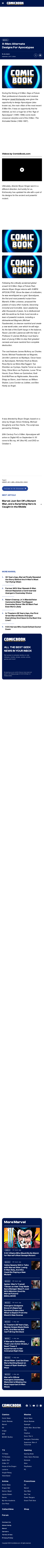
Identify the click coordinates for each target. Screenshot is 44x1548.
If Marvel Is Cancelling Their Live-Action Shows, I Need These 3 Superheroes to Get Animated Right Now (16, 1346)
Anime (5, 1481)
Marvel (5, 40)
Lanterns (5, 1469)
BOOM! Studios (7, 1437)
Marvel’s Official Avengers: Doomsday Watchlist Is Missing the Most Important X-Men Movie (15, 1382)
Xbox (26, 1463)
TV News (5, 1454)
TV (3, 1450)
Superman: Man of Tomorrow (30, 1443)
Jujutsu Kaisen (7, 1494)
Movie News (28, 1418)
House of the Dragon (9, 1466)
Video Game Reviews (31, 1457)
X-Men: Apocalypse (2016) (19, 482)
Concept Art (6, 482)
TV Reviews (6, 1457)
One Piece (5, 1504)
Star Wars (27, 1491)
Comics (7, 1250)
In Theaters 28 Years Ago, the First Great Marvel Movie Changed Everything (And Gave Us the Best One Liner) (23, 616)
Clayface (27, 1433)
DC (3, 1428)
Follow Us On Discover (14, 488)
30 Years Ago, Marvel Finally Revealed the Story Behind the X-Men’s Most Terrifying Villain (23, 579)
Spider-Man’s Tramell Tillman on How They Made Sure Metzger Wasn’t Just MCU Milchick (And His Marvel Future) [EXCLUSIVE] (16, 1290)
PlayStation (28, 1466)
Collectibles (8, 1509)
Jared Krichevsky (17, 99)
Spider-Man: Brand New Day (32, 1429)
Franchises (29, 1481)
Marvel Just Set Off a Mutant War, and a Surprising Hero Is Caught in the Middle (19, 503)
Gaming (28, 1450)
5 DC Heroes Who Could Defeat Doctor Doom (23, 628)
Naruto (4, 1497)
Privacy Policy (8, 675)
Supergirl (27, 1424)
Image (4, 1431)
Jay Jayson (7, 54)
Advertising (6, 1525)
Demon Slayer (7, 1491)
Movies (7, 1262)
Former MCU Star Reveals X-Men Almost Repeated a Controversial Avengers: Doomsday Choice (20, 590)
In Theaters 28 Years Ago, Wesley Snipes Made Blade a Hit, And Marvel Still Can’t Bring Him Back (16, 1328)
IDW (3, 1434)
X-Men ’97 (5, 1463)
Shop (26, 1509)
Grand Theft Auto (30, 1500)
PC (25, 1469)
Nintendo (27, 1460)
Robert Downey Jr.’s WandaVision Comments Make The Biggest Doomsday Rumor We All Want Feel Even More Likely (21, 603)
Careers (5, 1531)
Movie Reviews (29, 1421)
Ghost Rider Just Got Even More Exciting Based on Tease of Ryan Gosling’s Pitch (16, 1364)
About (4, 1528)
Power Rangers (29, 1497)
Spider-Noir (6, 1460)
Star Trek (27, 1494)
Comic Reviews (7, 1421)
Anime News (6, 1485)
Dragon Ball (6, 1488)
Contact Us (6, 1522)
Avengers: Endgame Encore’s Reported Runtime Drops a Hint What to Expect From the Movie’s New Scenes (15, 1310)
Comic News (6, 1418)
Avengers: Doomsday (31, 1439)
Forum (5, 1515)
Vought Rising (6, 1472)
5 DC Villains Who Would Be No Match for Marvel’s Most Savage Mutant (21, 1254)
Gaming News (29, 1454)
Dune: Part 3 (28, 1436)
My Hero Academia (8, 1500)
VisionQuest (6, 1476)
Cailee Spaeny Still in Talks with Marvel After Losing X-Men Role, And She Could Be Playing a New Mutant (16, 1270)
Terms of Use (14, 674)
